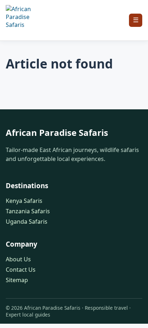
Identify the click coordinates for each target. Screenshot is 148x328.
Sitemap (17, 280)
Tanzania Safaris (28, 211)
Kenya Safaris (24, 201)
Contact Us (21, 270)
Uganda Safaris (26, 221)
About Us (18, 259)
